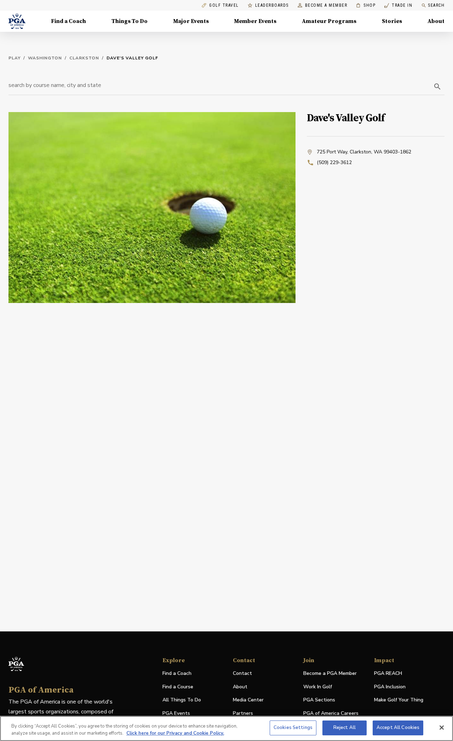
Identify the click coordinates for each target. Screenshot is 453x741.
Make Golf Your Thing (398, 700)
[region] (226, 728)
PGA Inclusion (390, 686)
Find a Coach (68, 21)
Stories (392, 21)
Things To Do (129, 21)
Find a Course (177, 686)
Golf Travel (224, 5)
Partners (243, 713)
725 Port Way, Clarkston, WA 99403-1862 (364, 151)
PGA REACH (388, 673)
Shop (365, 5)
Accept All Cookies (398, 727)
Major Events (191, 21)
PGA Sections (319, 699)
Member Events (255, 21)
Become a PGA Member (330, 673)
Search (436, 5)
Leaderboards (272, 5)
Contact (242, 673)
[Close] (441, 727)
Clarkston (84, 58)
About (436, 21)
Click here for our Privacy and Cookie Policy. (175, 733)
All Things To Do (181, 699)
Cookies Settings (293, 727)
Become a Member (326, 5)
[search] (437, 87)
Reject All (344, 727)
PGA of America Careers (331, 713)
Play (14, 58)
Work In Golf (317, 686)
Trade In (398, 5)
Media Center (248, 700)
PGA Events (176, 713)
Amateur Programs (329, 21)
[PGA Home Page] (16, 21)
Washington (45, 58)
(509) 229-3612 (334, 162)
